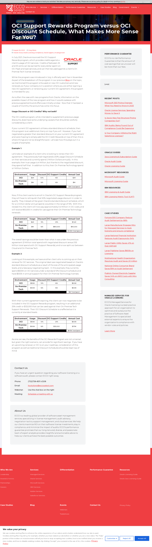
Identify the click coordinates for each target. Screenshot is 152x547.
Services (43, 7)
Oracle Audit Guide (113, 161)
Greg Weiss (32, 50)
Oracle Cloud (18, 53)
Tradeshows (64, 514)
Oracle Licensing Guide (115, 166)
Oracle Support (49, 53)
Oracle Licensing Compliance (33, 53)
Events (134, 7)
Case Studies (105, 7)
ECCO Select (15, 9)
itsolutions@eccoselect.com (41, 386)
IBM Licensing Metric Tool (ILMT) (119, 197)
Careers (3, 487)
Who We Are (31, 7)
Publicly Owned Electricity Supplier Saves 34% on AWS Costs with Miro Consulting (121, 276)
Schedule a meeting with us (40, 394)
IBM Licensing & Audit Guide (117, 192)
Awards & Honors (7, 479)
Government (124, 7)
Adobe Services (36, 491)
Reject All (127, 538)
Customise (111, 538)
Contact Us (30, 12)
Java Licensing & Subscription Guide (121, 157)
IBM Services (35, 487)
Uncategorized (59, 53)
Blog (115, 7)
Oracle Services (36, 479)
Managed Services (37, 474)
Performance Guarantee (75, 7)
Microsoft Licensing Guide (116, 181)
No (124, 1)
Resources (91, 7)
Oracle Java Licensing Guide (130, 479)
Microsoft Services (37, 483)
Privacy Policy (125, 505)
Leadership (4, 474)
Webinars (63, 510)
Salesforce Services (37, 495)
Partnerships (5, 483)
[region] (76, 536)
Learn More (110, 331)
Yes (122, 1)
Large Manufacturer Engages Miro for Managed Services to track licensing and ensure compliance (120, 228)
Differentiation (58, 7)
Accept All (142, 538)
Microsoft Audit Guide (114, 177)
